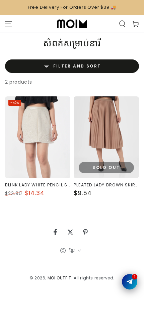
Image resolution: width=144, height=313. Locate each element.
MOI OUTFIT (59, 278)
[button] (122, 24)
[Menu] (8, 24)
